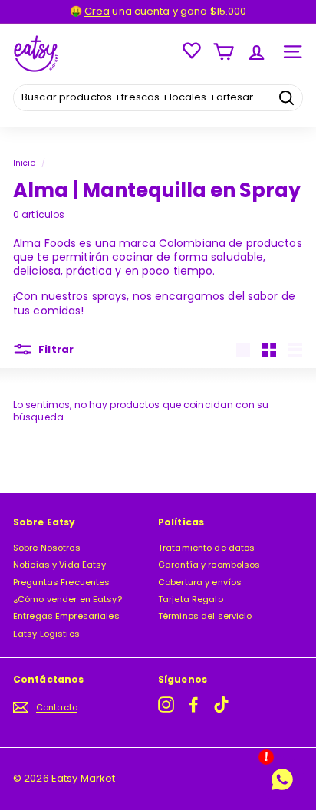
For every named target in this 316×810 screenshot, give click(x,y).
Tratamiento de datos (206, 548)
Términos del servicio (205, 616)
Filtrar (55, 349)
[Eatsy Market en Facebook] (194, 704)
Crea (97, 11)
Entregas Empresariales (66, 616)
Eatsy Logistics (46, 633)
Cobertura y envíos (200, 582)
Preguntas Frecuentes (61, 582)
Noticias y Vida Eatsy (60, 564)
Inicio (24, 163)
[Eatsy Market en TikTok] (221, 704)
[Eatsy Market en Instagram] (166, 704)
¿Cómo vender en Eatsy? (67, 599)
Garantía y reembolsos (209, 564)
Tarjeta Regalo (190, 599)
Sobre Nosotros (47, 548)
